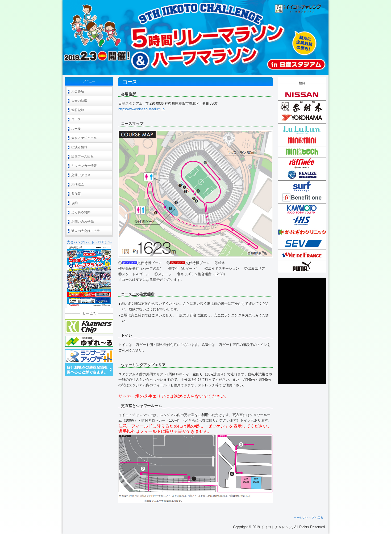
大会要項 (77, 91)
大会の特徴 (79, 101)
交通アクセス (80, 175)
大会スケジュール (84, 138)
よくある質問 (80, 212)
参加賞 (76, 194)
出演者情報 (79, 147)
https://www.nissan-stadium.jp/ (141, 109)
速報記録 (77, 110)
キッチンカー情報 (84, 166)
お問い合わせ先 (82, 221)
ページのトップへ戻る (308, 517)
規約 (74, 203)
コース (76, 119)
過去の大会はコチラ (85, 231)
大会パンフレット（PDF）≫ (89, 242)
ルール (76, 128)
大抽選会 (77, 184)
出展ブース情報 (82, 156)
